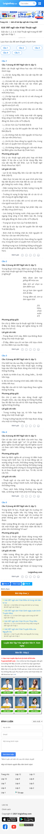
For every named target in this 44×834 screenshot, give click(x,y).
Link (14, 674)
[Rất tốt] (38, 255)
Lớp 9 (17, 779)
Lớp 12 (18, 774)
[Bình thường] (30, 255)
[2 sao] (14, 588)
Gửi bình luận (8, 754)
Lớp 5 (31, 783)
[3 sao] (17, 588)
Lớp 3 (17, 788)
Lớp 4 (3, 788)
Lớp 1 (3, 792)
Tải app (20, 792)
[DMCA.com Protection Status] (26, 827)
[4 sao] (20, 588)
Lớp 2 (31, 788)
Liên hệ (5, 805)
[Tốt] (34, 255)
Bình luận (16, 584)
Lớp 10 (4, 779)
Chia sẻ (6, 584)
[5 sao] (23, 588)
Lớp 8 (31, 779)
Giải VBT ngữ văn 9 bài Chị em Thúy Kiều (20, 621)
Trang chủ (5, 774)
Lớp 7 (3, 783)
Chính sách (6, 809)
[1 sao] (11, 588)
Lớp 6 (17, 783)
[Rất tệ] (22, 255)
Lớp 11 (32, 774)
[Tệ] (26, 255)
